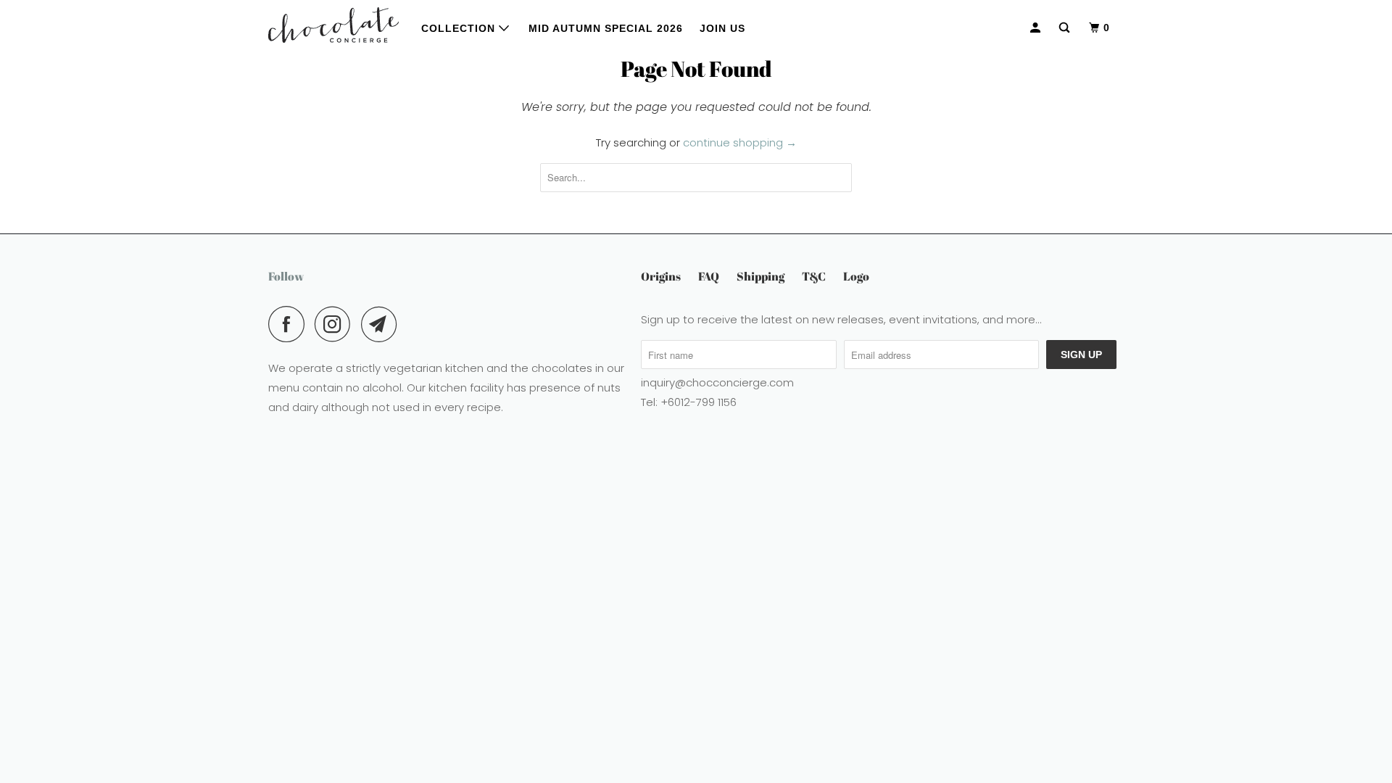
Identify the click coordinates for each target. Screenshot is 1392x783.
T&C (814, 276)
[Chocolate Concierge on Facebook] (290, 324)
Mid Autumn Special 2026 (606, 28)
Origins (661, 276)
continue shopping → (740, 142)
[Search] (1065, 28)
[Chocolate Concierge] (333, 25)
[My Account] (1036, 28)
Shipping (760, 276)
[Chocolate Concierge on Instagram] (336, 324)
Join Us (722, 28)
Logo (856, 276)
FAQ (708, 276)
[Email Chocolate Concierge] (383, 324)
